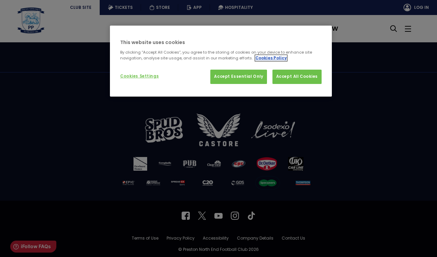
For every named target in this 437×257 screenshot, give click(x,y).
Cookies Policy (271, 58)
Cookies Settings (139, 76)
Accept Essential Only (238, 76)
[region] (221, 61)
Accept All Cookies (297, 76)
